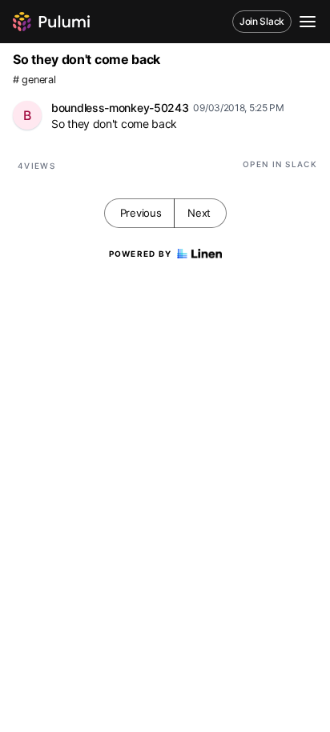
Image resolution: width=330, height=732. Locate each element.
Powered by (140, 253)
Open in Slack (280, 164)
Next (199, 212)
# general (34, 80)
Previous (141, 212)
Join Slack (261, 21)
